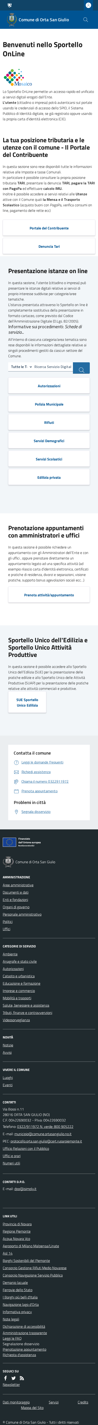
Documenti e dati (15, 892)
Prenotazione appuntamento (24, 1349)
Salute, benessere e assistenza (26, 1005)
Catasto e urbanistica (19, 976)
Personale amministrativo (22, 914)
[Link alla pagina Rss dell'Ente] (22, 1378)
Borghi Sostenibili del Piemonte (26, 1260)
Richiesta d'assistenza (19, 1355)
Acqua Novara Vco (16, 1238)
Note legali (11, 1319)
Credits (83, 1402)
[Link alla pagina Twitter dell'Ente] (13, 1378)
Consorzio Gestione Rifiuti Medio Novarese (35, 1268)
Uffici (6, 929)
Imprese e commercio (19, 990)
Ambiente (10, 954)
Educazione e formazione (21, 983)
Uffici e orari (12, 1156)
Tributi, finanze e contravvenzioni (27, 1012)
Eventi (8, 1085)
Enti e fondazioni (15, 899)
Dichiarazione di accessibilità (24, 1326)
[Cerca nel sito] (85, 19)
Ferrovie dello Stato (17, 1290)
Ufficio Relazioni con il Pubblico (26, 1148)
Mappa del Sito (32, 1407)
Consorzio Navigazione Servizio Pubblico (33, 1275)
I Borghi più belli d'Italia (20, 1297)
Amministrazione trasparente (25, 1333)
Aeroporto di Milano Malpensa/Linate (31, 1246)
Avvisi (7, 1052)
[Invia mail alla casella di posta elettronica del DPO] (25, 1188)
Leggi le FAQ (12, 1338)
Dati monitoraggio (16, 1402)
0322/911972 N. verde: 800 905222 (45, 1126)
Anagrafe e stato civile (20, 961)
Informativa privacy (17, 1312)
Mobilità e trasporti (17, 998)
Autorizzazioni (13, 968)
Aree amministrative (18, 885)
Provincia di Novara (17, 1224)
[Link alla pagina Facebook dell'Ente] (5, 1378)
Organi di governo (16, 907)
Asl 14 (8, 1253)
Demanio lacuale (15, 1282)
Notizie (8, 1045)
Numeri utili (11, 1163)
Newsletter (11, 1384)
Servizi (54, 1402)
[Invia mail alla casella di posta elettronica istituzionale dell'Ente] (43, 1134)
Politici (8, 921)
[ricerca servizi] (81, 368)
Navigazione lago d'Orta (21, 1304)
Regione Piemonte (17, 1231)
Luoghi (8, 1077)
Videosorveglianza (16, 1020)
